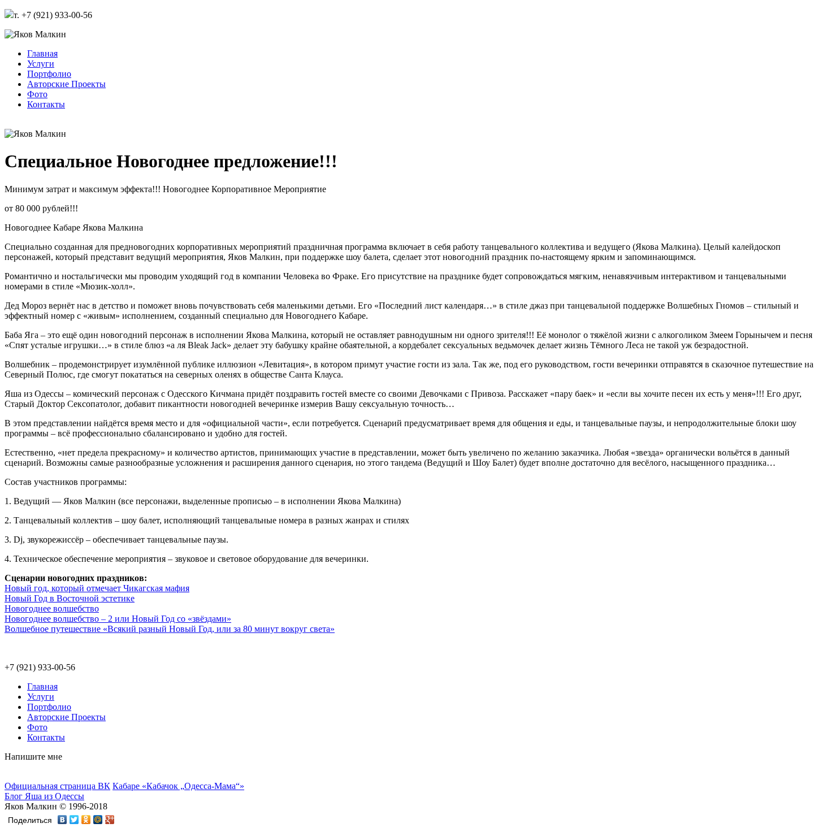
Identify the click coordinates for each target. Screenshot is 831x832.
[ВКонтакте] (62, 819)
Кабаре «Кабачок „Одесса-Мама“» (178, 786)
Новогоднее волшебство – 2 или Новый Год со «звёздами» (118, 618)
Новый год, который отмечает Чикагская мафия (97, 588)
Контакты (46, 104)
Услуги (40, 63)
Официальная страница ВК (57, 786)
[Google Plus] (110, 819)
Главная (42, 53)
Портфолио (49, 74)
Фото (37, 94)
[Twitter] (74, 819)
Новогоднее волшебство (52, 608)
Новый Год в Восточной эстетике (70, 598)
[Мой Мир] (98, 819)
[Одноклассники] (86, 819)
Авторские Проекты (66, 84)
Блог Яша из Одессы (44, 796)
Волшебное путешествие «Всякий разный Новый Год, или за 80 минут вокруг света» (170, 629)
